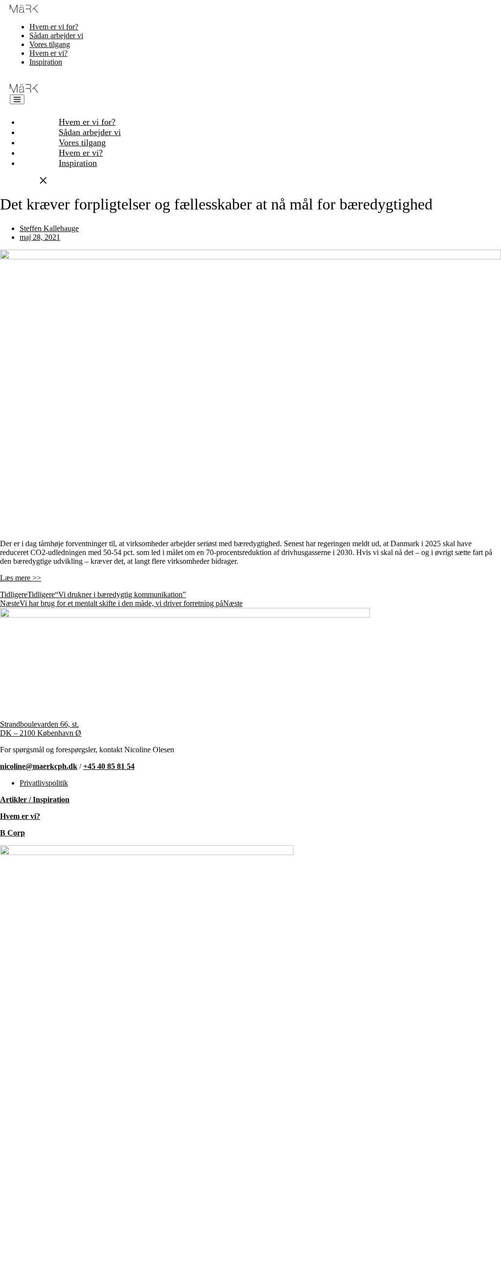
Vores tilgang (49, 44)
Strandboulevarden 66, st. (39, 724)
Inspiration (45, 62)
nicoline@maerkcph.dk (38, 766)
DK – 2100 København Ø (40, 733)
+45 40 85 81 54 (109, 766)
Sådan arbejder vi (56, 35)
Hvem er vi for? (53, 27)
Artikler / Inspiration (34, 799)
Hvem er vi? (48, 53)
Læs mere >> (20, 578)
